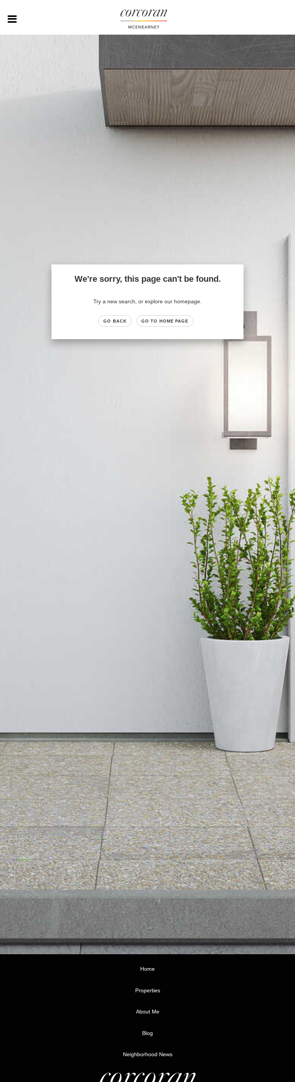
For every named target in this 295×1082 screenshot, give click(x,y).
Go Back (115, 321)
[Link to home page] (148, 19)
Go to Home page (165, 321)
